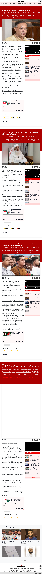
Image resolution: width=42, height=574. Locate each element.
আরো (26, 5)
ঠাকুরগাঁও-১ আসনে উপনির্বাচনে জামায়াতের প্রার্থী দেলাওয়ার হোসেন (30, 559)
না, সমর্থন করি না (15, 106)
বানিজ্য (15, 5)
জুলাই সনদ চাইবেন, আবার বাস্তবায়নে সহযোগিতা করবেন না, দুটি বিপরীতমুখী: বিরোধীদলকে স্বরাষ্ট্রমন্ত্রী (34, 71)
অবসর (5, 511)
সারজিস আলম (8, 344)
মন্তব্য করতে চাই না (5, 108)
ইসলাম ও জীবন (20, 3)
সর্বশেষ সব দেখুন (32, 80)
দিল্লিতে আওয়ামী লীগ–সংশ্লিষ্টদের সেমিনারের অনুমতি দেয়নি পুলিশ (34, 75)
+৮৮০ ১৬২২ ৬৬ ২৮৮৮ (27, 571)
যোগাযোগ (14, 568)
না (13, 337)
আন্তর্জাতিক (26, 3)
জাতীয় (6, 3)
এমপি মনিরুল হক (6, 222)
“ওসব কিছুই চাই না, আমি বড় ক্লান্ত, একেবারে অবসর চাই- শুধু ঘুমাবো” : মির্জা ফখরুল (20, 367)
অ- (40, 568)
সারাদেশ (14, 3)
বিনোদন (34, 3)
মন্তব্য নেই (4, 339)
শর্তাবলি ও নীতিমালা (26, 568)
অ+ (40, 566)
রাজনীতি (10, 3)
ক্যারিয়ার (17, 568)
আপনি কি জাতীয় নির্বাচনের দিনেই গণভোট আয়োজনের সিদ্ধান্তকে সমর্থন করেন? (16, 102)
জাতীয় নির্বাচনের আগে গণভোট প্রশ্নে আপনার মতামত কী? (17, 333)
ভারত (5, 344)
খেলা (30, 3)
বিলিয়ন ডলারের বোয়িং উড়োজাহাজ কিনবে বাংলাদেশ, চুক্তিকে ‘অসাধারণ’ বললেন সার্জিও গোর (35, 67)
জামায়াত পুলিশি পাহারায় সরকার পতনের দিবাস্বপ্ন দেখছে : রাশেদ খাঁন (34, 63)
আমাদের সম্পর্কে (10, 568)
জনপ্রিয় (31, 55)
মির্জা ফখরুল (8, 511)
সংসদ (10, 222)
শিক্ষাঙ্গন (39, 3)
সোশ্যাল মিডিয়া (20, 5)
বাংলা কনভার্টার (32, 568)
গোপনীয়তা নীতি (21, 568)
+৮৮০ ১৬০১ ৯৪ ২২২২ (10, 571)
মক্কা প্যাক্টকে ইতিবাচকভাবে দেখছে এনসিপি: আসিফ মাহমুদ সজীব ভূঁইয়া (35, 59)
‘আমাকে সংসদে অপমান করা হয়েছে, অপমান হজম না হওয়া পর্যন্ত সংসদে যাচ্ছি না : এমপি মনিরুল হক (20, 133)
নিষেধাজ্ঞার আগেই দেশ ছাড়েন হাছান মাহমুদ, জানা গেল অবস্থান (18, 10)
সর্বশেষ (2, 3)
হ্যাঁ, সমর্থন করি (4, 106)
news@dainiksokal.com (17, 571)
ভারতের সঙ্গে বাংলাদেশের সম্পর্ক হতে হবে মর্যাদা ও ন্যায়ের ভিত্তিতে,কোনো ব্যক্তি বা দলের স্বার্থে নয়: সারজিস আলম (21, 245)
